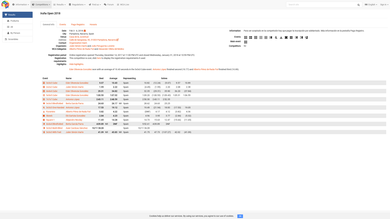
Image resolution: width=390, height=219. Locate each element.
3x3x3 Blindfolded (54, 103)
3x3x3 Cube (51, 83)
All (11, 27)
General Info (48, 24)
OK (240, 216)
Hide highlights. (76, 64)
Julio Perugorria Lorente (103, 46)
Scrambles (13, 39)
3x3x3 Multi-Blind (54, 128)
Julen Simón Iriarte (78, 46)
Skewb (49, 116)
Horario (93, 24)
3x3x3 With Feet (53, 132)
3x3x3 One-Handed (55, 107)
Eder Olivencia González (80, 69)
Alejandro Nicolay (74, 120)
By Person (15, 33)
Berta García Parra (74, 103)
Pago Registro (78, 24)
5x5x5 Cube (51, 95)
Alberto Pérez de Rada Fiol (81, 49)
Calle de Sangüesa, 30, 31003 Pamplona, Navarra (92, 40)
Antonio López (159, 69)
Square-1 (50, 120)
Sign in (383, 4)
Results (11, 15)
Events (63, 24)
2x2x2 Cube (51, 87)
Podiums (14, 21)
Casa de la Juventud (79, 37)
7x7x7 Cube (51, 99)
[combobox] (324, 4)
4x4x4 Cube (51, 91)
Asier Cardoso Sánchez (77, 128)
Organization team (78, 43)
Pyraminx (50, 111)
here (99, 58)
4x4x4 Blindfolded (54, 124)
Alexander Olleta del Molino (111, 49)
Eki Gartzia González (75, 116)
